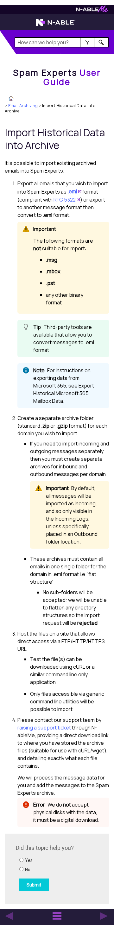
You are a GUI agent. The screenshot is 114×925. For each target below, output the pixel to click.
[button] (87, 42)
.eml (72, 191)
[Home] (11, 99)
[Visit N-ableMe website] (92, 11)
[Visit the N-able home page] (55, 25)
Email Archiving (23, 105)
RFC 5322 (65, 199)
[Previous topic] (9, 916)
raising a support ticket (44, 727)
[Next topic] (104, 916)
